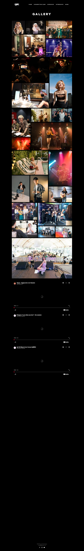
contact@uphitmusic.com (42, 545)
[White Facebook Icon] (39, 547)
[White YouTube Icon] (44, 547)
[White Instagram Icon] (42, 547)
